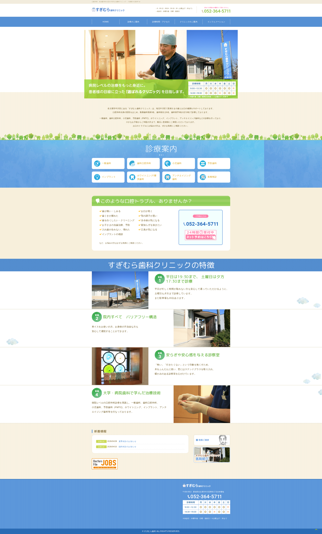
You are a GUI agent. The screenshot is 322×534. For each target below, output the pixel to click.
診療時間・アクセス (161, 22)
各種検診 (212, 177)
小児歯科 (177, 163)
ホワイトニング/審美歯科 (146, 177)
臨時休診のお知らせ (127, 447)
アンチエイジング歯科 (181, 177)
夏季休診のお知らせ (127, 441)
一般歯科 (106, 163)
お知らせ (101, 441)
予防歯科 (212, 163)
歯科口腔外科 (144, 163)
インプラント (109, 177)
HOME (106, 22)
